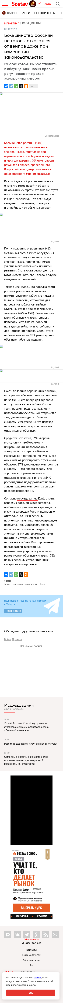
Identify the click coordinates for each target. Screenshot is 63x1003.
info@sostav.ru (31, 939)
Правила (17, 639)
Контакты (31, 950)
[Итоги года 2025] (33, 3)
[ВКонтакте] (6, 86)
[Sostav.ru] (20, 4)
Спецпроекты (44, 13)
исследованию (27, 498)
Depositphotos (52, 136)
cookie (37, 977)
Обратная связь (31, 960)
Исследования (19, 705)
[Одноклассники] (26, 86)
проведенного (40, 165)
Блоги (25, 13)
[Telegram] (11, 86)
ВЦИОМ (55, 241)
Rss (31, 965)
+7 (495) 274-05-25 (31, 943)
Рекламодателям (31, 955)
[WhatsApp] (16, 86)
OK (31, 992)
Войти (7, 639)
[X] (21, 86)
